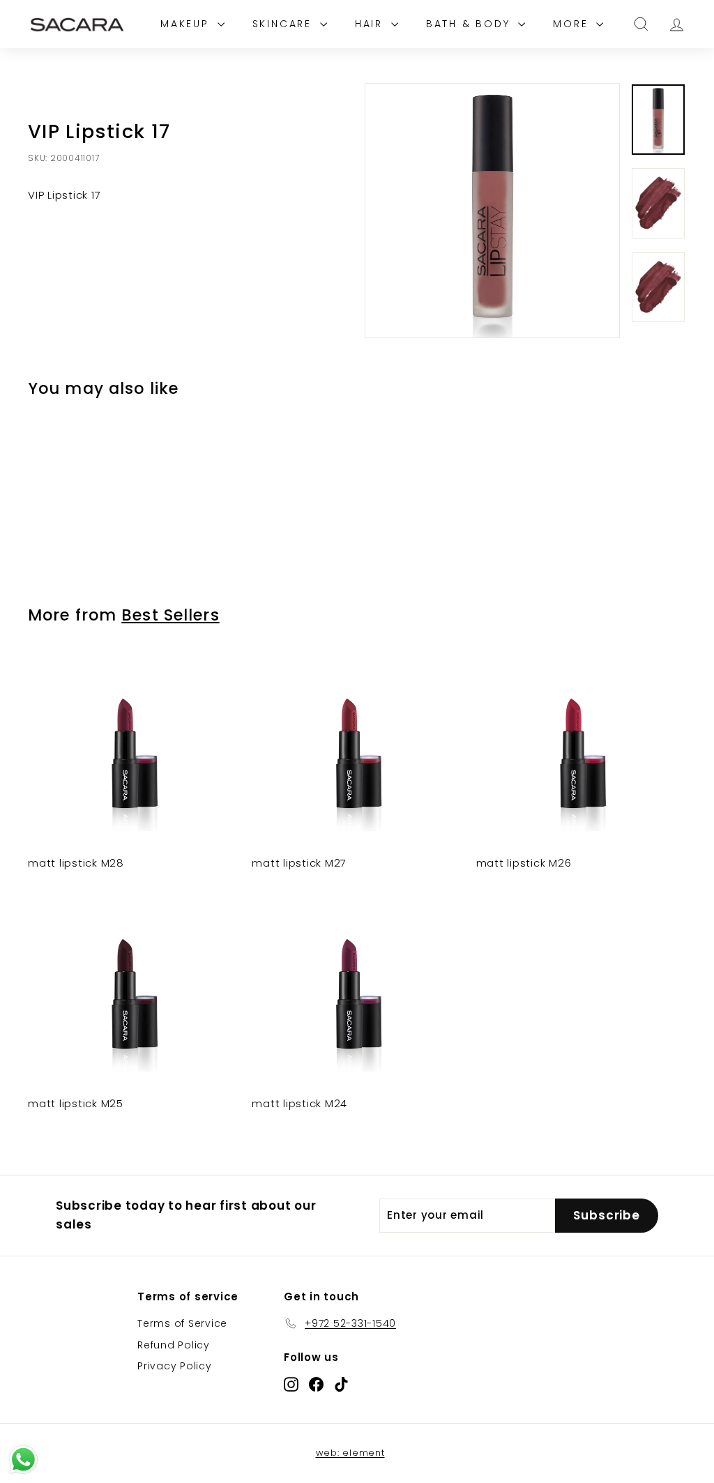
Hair (371, 24)
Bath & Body (470, 24)
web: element (350, 1452)
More (573, 24)
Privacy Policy (174, 1366)
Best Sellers (170, 615)
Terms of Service (182, 1323)
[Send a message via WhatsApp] (23, 1459)
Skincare (284, 24)
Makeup (187, 24)
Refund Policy (173, 1345)
